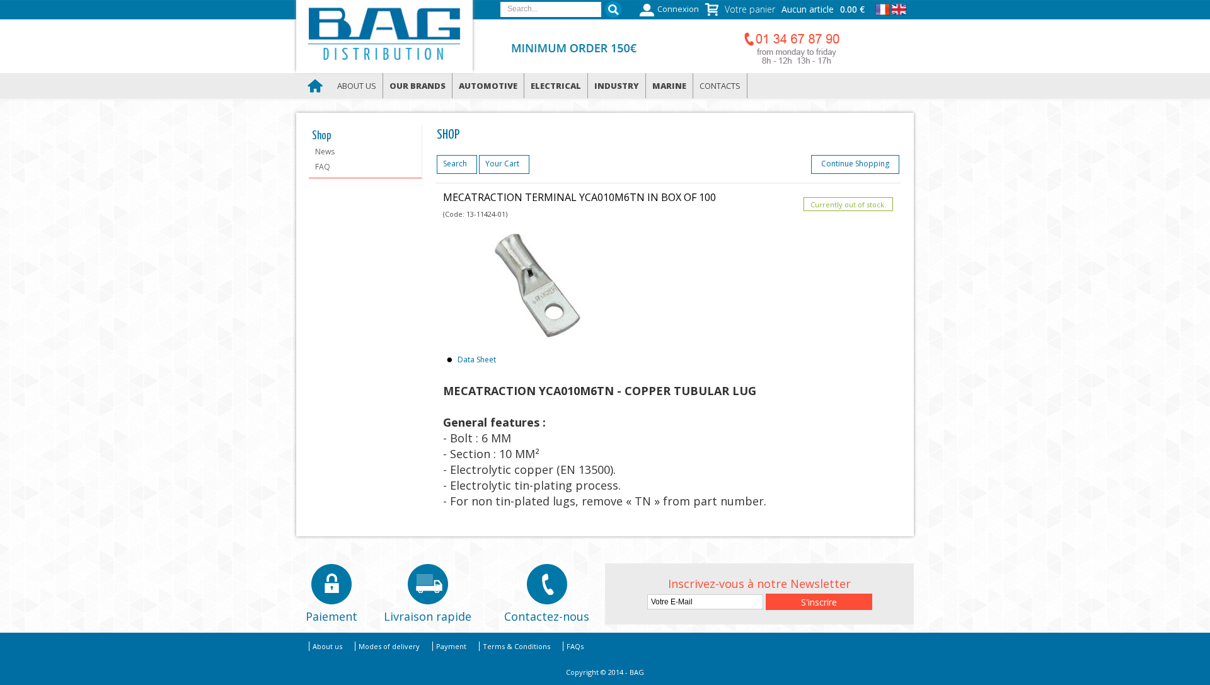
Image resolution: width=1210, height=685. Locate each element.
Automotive (488, 85)
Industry (616, 85)
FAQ (322, 166)
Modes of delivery (389, 646)
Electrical (556, 85)
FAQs (575, 646)
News (325, 151)
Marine (669, 85)
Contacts (720, 85)
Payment (451, 646)
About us (356, 85)
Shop (321, 136)
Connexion (678, 9)
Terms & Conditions (516, 646)
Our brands (417, 85)
